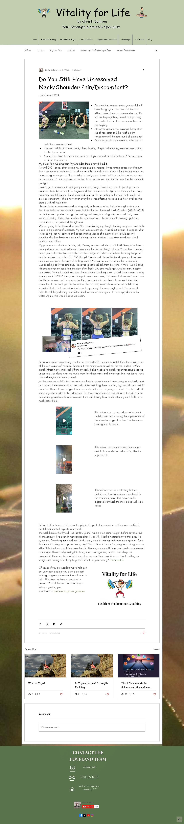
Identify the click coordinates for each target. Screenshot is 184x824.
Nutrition (40, 50)
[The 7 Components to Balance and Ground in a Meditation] (138, 665)
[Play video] (64, 421)
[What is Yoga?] (45, 665)
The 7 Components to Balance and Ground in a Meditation (135, 685)
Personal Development (125, 50)
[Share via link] (61, 623)
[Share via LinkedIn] (54, 623)
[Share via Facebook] (40, 623)
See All (157, 648)
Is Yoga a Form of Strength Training (91, 685)
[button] (156, 50)
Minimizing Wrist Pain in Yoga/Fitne (95, 50)
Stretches (71, 50)
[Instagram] (92, 815)
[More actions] (143, 70)
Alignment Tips (56, 50)
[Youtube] (88, 815)
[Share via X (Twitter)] (47, 623)
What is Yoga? (36, 683)
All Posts (27, 50)
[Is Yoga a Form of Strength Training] (92, 665)
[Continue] (179, 819)
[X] (84, 815)
